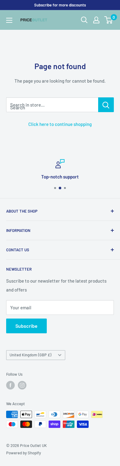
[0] (109, 20)
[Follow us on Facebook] (10, 385)
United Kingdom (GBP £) (30, 354)
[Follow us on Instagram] (22, 385)
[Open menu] (9, 20)
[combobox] (52, 104)
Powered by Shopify (23, 452)
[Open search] (84, 20)
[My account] (96, 20)
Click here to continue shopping (60, 124)
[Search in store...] (106, 104)
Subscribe (26, 326)
